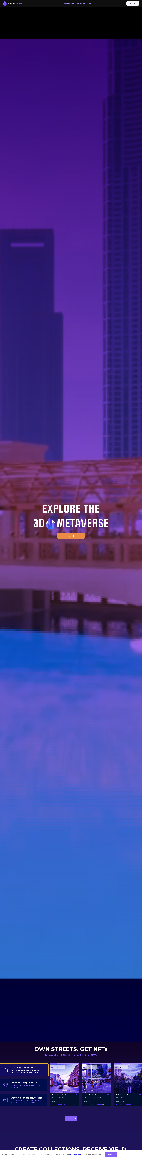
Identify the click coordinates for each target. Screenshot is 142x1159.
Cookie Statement (77, 1155)
